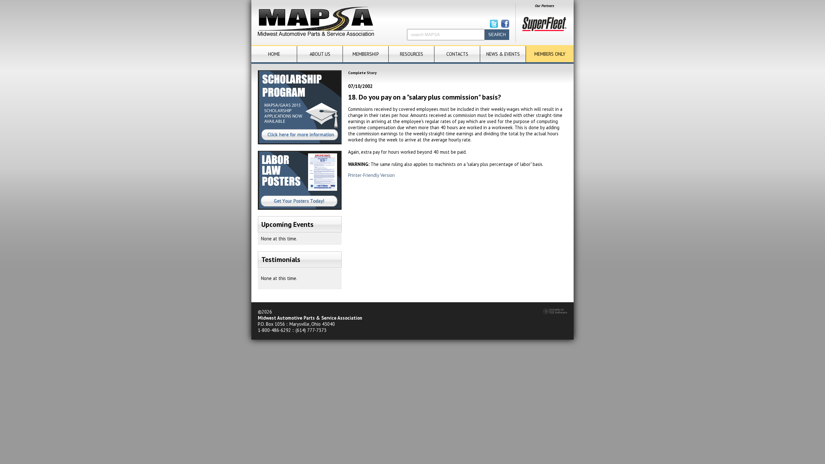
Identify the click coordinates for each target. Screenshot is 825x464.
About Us (320, 54)
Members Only (549, 54)
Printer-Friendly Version (371, 175)
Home (274, 54)
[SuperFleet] (544, 29)
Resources (411, 54)
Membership (366, 54)
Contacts (457, 54)
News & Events (503, 54)
